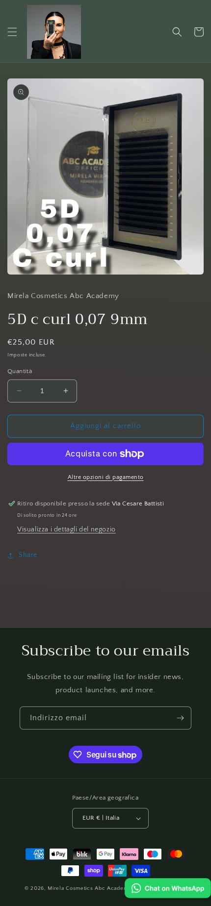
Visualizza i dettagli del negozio (66, 529)
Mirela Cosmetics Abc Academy (90, 888)
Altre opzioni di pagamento (106, 477)
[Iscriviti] (180, 718)
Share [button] (28, 555)
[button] (12, 32)
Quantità (19, 371)
